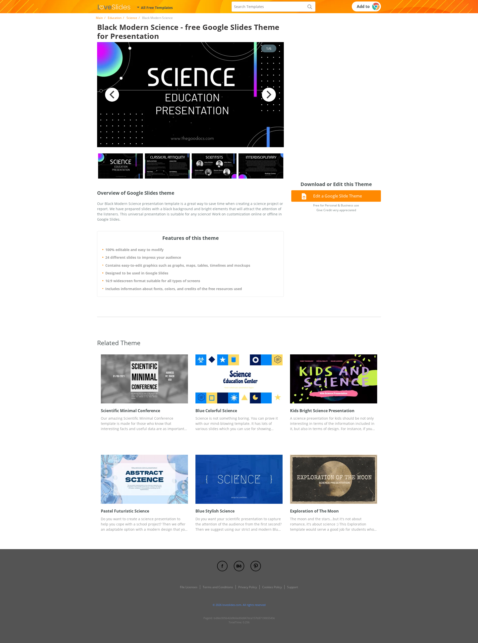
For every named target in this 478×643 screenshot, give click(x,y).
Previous (112, 95)
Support (292, 587)
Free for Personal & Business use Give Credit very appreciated (336, 207)
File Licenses (188, 587)
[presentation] (104, 378)
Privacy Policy (247, 587)
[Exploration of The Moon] (333, 479)
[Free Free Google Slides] (114, 6)
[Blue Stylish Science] (239, 479)
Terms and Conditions (218, 587)
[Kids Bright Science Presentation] (333, 378)
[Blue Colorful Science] (239, 378)
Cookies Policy (272, 587)
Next (269, 95)
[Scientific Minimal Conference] (144, 378)
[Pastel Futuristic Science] (144, 479)
